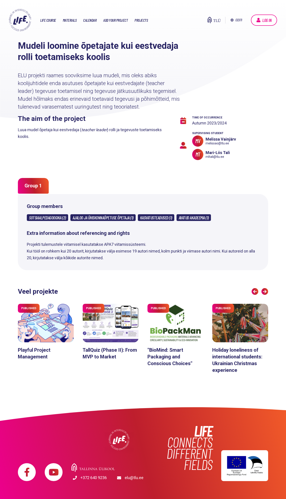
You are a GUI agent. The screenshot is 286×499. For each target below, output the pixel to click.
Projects (141, 20)
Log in (266, 20)
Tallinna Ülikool (119, 467)
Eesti (239, 20)
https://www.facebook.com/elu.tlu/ (27, 472)
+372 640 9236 (93, 477)
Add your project (115, 20)
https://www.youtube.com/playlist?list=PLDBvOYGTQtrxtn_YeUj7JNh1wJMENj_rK (54, 472)
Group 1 (33, 185)
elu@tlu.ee (134, 477)
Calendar (90, 20)
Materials (70, 20)
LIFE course (48, 20)
